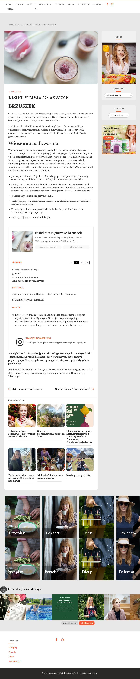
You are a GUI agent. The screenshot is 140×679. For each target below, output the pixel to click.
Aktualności (41, 114)
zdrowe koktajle (30, 121)
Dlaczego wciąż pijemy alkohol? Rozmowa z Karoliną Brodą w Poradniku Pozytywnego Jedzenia (79, 436)
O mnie (20, 4)
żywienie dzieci (52, 121)
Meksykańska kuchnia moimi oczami (50, 476)
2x (82, 263)
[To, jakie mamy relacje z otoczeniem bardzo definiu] (65, 607)
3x (87, 263)
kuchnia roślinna (64, 117)
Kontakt (97, 4)
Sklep (71, 4)
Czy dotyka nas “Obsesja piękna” (72, 389)
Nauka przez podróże (78, 475)
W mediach (45, 4)
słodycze (18, 121)
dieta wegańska (44, 117)
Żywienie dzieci (15, 117)
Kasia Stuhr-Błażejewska (20, 114)
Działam (60, 4)
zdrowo (41, 121)
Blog (30, 4)
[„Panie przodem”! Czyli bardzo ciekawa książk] (91, 607)
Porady (12, 652)
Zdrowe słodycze (85, 114)
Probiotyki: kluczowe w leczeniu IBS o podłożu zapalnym (21, 478)
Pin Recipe (77, 247)
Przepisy (62, 114)
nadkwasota (77, 117)
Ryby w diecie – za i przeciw (27, 389)
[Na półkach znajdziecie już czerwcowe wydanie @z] (13, 607)
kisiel (54, 117)
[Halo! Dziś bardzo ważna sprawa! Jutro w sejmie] (39, 607)
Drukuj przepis (49, 247)
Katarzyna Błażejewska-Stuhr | (63, 673)
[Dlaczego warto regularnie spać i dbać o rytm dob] (117, 607)
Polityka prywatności (88, 673)
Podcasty (83, 4)
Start (9, 4)
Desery (55, 114)
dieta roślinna (31, 117)
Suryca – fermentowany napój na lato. (51, 434)
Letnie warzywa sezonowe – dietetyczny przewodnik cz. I (21, 434)
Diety (11, 656)
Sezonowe (72, 114)
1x (76, 263)
